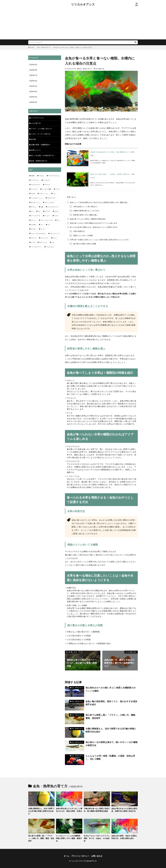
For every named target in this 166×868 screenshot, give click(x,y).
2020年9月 (33, 65)
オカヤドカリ (51, 198)
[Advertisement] (83, 25)
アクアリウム (35, 180)
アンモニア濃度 (46, 189)
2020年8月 (33, 70)
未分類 (33, 139)
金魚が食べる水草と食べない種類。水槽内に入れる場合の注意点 (72, 47)
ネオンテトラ (43, 242)
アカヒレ (41, 176)
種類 (99, 69)
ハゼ (52, 242)
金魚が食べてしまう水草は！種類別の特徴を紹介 (87, 219)
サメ (48, 224)
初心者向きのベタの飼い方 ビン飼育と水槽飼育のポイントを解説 (111, 689)
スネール (33, 238)
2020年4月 (33, 91)
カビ (39, 211)
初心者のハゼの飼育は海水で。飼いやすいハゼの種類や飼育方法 (112, 743)
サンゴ (43, 229)
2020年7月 (33, 75)
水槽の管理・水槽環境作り (41, 145)
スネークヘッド (54, 233)
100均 (33, 176)
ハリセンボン (50, 247)
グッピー (47, 215)
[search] (135, 42)
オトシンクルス (49, 202)
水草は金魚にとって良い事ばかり (84, 207)
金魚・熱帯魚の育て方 (43, 47)
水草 (96, 69)
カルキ (56, 211)
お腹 (42, 207)
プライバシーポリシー (80, 856)
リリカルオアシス (83, 4)
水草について (36, 150)
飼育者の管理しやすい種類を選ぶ (84, 215)
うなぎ (33, 193)
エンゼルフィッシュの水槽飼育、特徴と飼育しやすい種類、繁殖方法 (69, 838)
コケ (58, 220)
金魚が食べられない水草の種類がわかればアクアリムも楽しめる (92, 223)
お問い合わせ (96, 856)
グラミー (33, 220)
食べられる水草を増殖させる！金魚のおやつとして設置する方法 (92, 227)
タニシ (55, 238)
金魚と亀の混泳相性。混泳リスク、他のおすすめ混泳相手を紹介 (111, 703)
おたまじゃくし (35, 202)
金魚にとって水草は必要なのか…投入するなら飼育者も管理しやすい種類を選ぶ (98, 202)
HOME (32, 47)
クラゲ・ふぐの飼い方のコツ (41, 129)
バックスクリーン (36, 247)
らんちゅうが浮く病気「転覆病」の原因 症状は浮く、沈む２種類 (110, 757)
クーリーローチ (35, 215)
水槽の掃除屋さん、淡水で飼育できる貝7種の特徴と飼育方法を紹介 (111, 730)
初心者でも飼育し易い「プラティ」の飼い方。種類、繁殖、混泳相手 (111, 716)
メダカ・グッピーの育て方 (41, 134)
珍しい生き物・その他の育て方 (42, 155)
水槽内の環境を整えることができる (84, 211)
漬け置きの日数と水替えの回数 (83, 244)
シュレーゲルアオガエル (38, 233)
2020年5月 (33, 86)
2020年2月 (33, 102)
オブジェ (33, 207)
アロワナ (47, 184)
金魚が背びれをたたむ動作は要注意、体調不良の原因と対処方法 (124, 809)
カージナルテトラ (52, 207)
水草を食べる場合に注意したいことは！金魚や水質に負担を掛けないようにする (98, 240)
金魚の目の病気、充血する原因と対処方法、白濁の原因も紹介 (124, 837)
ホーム (66, 856)
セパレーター (45, 238)
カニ (32, 211)
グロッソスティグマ (47, 220)
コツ (42, 224)
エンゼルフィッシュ (37, 198)
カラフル (47, 211)
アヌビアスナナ (35, 184)
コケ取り (33, 224)
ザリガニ (33, 229)
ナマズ (33, 242)
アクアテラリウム (37, 118)
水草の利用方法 (77, 231)
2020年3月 (33, 97)
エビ (54, 193)
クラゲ (56, 215)
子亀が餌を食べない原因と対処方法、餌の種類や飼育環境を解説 (97, 809)
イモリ (58, 189)
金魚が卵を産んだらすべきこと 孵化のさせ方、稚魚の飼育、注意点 (69, 809)
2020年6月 (33, 81)
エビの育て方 (36, 123)
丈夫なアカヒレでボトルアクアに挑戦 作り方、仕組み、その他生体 (97, 838)
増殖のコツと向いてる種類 (81, 235)
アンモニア (34, 189)
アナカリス (46, 180)
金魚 (103, 69)
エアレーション (44, 193)
